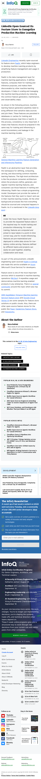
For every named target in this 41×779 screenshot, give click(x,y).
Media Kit (5, 680)
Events (4, 663)
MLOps (14, 278)
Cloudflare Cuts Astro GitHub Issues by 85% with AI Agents (21, 447)
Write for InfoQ (7, 666)
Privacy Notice (6, 775)
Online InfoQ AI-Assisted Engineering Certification (30, 683)
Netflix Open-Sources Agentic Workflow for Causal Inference (21, 397)
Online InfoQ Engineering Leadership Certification (29, 673)
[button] (20, 545)
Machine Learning (9, 365)
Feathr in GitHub (30, 262)
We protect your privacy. (9, 549)
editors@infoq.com (7, 765)
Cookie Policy (30, 775)
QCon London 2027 (32, 702)
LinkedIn (24, 365)
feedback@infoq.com (7, 759)
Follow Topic (20, 347)
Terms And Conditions (18, 775)
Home (4, 649)
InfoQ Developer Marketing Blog (11, 685)
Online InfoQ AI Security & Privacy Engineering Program (31, 654)
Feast (12, 309)
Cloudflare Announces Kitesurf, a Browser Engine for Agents (22, 392)
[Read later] (31, 54)
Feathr (17, 63)
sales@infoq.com (26, 759)
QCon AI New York (31, 696)
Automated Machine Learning (14, 369)
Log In (4, 656)
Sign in (35, 3)
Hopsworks (9, 312)
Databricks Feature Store (26, 309)
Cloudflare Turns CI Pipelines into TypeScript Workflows (19, 435)
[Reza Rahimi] (3, 44)
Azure (33, 264)
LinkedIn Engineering (9, 60)
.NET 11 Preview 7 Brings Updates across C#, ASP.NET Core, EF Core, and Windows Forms (21, 441)
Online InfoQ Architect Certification (29, 663)
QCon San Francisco (32, 691)
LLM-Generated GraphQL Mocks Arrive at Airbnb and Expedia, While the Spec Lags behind (17, 491)
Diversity (5, 690)
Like (12, 55)
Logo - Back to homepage (12, 3)
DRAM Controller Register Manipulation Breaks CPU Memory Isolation (17, 476)
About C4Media (7, 677)
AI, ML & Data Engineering (12, 20)
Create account (7, 652)
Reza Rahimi (9, 44)
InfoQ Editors (6, 670)
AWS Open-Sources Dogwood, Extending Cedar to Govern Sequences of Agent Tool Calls (22, 402)
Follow (36, 44)
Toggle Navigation (3, 3)
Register (25, 3)
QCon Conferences (8, 659)
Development (9, 471)
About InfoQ (6, 673)
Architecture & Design (11, 357)
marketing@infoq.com (28, 765)
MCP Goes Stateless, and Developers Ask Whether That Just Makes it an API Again (21, 408)
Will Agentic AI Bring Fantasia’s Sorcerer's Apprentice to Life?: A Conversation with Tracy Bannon (22, 452)
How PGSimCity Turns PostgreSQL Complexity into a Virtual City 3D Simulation (19, 386)
